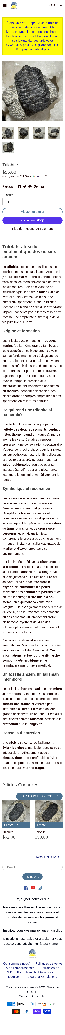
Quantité (7, 194)
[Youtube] (33, 887)
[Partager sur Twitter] (24, 186)
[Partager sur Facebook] (19, 186)
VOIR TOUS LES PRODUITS (39, 796)
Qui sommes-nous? (17, 963)
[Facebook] (26, 887)
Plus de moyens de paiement (32, 228)
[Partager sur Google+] (36, 186)
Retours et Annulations (41, 976)
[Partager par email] (42, 186)
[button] (32, 176)
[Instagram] (40, 887)
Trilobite (7, 832)
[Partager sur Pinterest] (30, 186)
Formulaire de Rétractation (35, 972)
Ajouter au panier (32, 211)
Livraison (14, 976)
